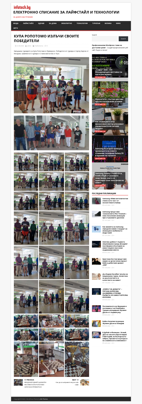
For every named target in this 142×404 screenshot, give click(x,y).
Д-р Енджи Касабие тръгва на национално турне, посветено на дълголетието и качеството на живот (115, 277)
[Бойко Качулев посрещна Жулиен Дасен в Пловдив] (96, 326)
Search (94, 35)
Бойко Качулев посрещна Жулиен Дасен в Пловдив (113, 322)
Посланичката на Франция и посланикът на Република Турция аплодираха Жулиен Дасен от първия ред (115, 309)
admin (29, 46)
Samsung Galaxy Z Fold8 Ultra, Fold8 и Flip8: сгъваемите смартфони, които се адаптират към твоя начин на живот (109, 178)
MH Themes (44, 399)
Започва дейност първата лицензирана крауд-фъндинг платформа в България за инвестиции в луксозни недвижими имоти (115, 246)
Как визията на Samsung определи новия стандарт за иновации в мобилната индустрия (115, 230)
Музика (108, 23)
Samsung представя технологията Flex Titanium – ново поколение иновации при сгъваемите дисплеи (115, 215)
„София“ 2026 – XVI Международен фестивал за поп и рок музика (108, 72)
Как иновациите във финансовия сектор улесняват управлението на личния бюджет (109, 125)
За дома (53, 23)
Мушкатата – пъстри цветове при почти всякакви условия (109, 100)
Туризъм (96, 23)
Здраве (41, 23)
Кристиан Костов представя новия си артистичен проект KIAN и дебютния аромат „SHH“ (115, 262)
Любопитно (66, 23)
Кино (118, 23)
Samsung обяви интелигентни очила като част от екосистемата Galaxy (115, 201)
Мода (15, 23)
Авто (15, 28)
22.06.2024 (20, 46)
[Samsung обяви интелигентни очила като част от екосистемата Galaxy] (96, 203)
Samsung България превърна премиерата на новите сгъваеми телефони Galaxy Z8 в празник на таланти (109, 152)
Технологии (82, 23)
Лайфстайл (28, 23)
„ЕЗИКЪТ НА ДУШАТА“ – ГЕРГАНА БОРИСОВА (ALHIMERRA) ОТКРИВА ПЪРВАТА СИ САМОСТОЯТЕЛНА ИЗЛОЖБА (115, 293)
